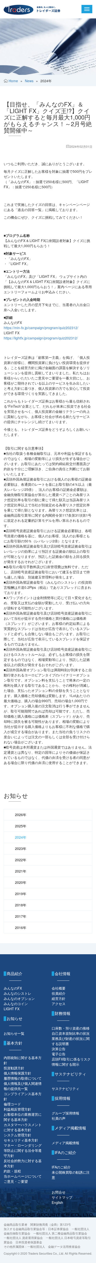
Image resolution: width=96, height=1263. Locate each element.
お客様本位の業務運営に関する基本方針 (23, 1117)
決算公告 (58, 1048)
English (57, 1202)
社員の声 (58, 1118)
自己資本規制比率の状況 (71, 1033)
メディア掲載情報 (65, 1142)
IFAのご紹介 (61, 1167)
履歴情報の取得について (23, 1078)
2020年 (20, 882)
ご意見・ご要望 (16, 1181)
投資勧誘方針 (14, 1067)
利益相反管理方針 (17, 1109)
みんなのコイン (16, 1003)
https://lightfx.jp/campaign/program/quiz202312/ (41, 338)
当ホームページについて (23, 1176)
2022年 (20, 859)
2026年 (20, 814)
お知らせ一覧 (14, 1033)
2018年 (20, 904)
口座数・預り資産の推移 (71, 1028)
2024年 (20, 837)
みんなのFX (13, 988)
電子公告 (58, 1053)
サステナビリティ (65, 1088)
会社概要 (58, 988)
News (29, 80)
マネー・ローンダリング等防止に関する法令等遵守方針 (23, 1150)
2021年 (20, 871)
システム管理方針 (17, 1134)
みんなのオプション (19, 998)
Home (13, 80)
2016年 (20, 927)
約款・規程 (12, 1171)
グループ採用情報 (65, 1113)
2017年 (20, 916)
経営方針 (58, 998)
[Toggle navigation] (86, 9)
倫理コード (12, 1104)
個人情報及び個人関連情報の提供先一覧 (23, 1086)
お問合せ (58, 1192)
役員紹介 (58, 993)
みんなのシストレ (17, 993)
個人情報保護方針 (17, 1073)
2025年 (20, 825)
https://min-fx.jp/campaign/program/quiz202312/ (41, 327)
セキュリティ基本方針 (21, 1140)
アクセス (58, 1003)
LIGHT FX (11, 1008)
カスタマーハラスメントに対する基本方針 (23, 1127)
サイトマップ (62, 1197)
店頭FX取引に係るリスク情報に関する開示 (71, 1062)
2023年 (20, 848)
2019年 (20, 893)
